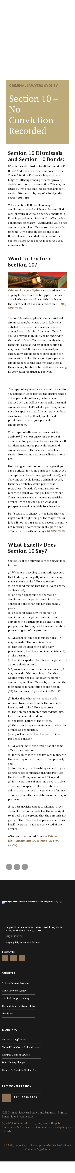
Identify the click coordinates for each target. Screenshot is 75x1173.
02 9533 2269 (56, 531)
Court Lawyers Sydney (14, 990)
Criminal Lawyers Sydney (33, 85)
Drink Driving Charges (13, 1062)
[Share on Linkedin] (25, 867)
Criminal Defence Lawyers (16, 1054)
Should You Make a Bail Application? (21, 1047)
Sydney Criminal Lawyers (15, 983)
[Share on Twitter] (17, 867)
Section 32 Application (14, 1039)
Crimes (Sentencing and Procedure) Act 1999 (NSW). (33, 840)
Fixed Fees (8, 1013)
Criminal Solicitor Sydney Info (18, 1006)
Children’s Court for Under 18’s (19, 1070)
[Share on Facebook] (9, 867)
